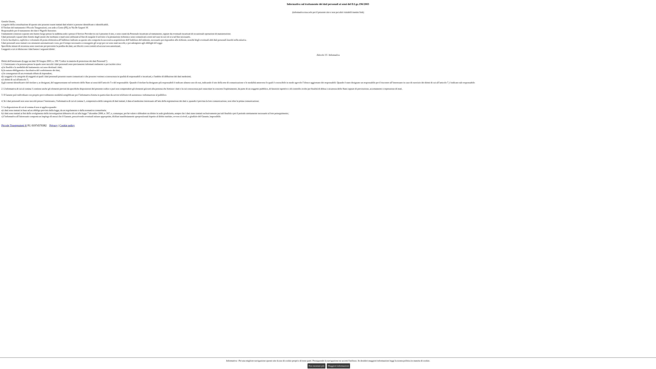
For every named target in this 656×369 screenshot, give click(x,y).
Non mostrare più (316, 366)
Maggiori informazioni (338, 366)
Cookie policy (67, 125)
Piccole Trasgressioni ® (14, 125)
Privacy (53, 125)
